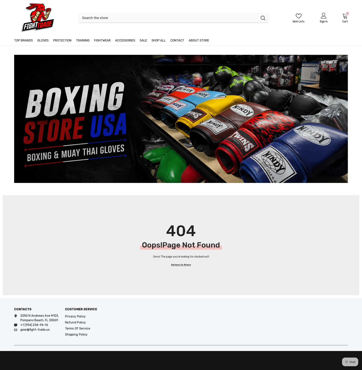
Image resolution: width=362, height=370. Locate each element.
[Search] (173, 17)
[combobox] (168, 17)
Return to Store (181, 264)
